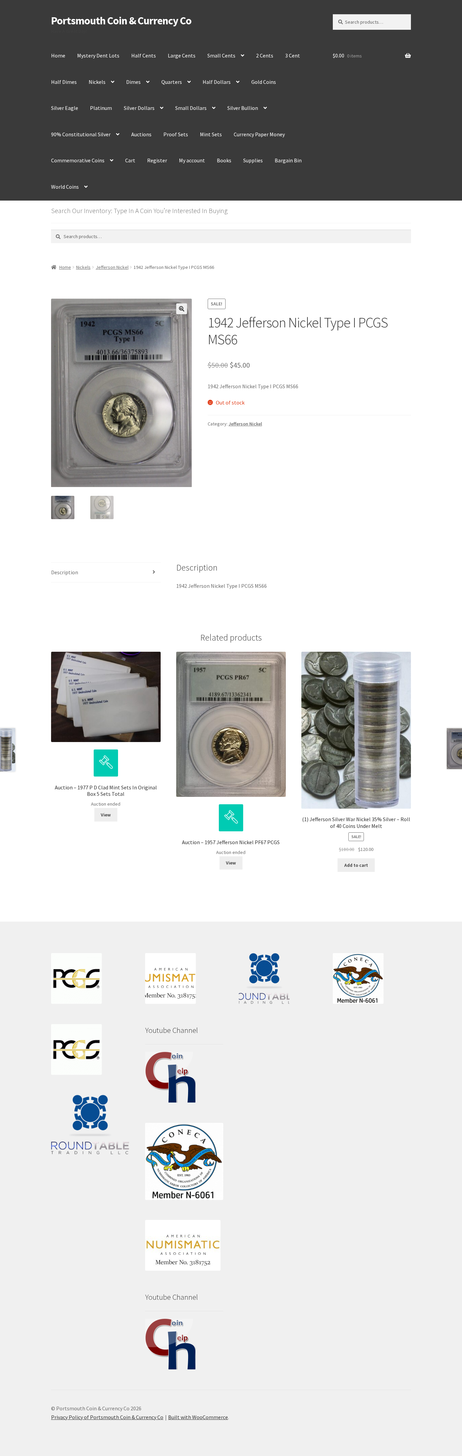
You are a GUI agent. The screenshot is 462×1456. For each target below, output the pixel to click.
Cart (130, 160)
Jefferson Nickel (112, 267)
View (106, 815)
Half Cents (143, 55)
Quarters (171, 81)
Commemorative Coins (78, 160)
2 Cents (264, 55)
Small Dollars (191, 108)
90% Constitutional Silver (81, 134)
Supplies (253, 160)
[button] (181, 308)
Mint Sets (211, 134)
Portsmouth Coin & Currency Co (121, 20)
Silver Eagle (64, 108)
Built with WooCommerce (198, 1417)
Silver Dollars (139, 108)
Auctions (141, 134)
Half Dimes (64, 81)
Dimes (133, 81)
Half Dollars (217, 81)
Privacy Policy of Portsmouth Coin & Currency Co (107, 1417)
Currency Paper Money (259, 134)
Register (157, 160)
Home (58, 55)
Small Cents (221, 55)
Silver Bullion (242, 108)
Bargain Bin (288, 160)
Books (224, 160)
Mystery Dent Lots (98, 55)
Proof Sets (175, 134)
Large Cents (181, 55)
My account (192, 160)
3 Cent (292, 55)
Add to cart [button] (356, 865)
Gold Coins (263, 81)
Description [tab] (64, 572)
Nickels (97, 81)
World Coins (65, 186)
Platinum (101, 108)
